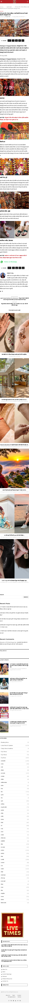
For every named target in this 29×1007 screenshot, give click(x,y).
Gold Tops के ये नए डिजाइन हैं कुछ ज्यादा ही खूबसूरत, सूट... (14, 580)
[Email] (20, 1000)
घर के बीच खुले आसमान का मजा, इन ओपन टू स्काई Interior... (14, 399)
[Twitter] (11, 1000)
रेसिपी (15, 872)
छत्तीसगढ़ (15, 804)
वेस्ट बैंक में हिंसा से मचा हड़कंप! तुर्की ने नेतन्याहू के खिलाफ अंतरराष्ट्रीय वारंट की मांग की (18, 693)
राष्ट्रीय (15, 868)
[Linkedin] (16, 1000)
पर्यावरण (15, 835)
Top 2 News (15, 751)
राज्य (15, 865)
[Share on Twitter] (16, 40)
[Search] (27, 1)
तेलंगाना (15, 819)
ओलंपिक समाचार (15, 782)
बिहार (15, 844)
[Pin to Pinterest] (19, 40)
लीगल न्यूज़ (15, 878)
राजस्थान (15, 862)
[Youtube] (18, 1000)
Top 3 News (15, 754)
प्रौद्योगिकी (15, 841)
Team (13, 995)
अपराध (15, 764)
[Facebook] (9, 1000)
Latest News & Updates (15, 745)
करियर (15, 785)
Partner (19, 996)
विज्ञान (15, 884)
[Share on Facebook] (13, 40)
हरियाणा (15, 899)
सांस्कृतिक (15, 893)
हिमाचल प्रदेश (15, 902)
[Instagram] (13, 1000)
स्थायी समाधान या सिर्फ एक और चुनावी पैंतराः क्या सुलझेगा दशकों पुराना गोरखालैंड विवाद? (18, 679)
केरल (15, 788)
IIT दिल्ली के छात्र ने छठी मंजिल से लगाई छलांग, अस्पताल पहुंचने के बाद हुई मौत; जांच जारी (18, 722)
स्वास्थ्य (15, 896)
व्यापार (15, 887)
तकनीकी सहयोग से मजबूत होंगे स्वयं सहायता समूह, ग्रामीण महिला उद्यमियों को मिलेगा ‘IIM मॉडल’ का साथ (19, 708)
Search (2, 594)
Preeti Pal (7, 16)
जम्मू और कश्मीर (15, 807)
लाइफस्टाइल (9, 7)
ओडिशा (15, 779)
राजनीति (15, 859)
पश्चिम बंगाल (15, 838)
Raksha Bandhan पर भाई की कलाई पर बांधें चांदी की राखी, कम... (14, 445)
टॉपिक (15, 813)
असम (15, 767)
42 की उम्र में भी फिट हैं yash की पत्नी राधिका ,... (14, 535)
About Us (8, 995)
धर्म (15, 825)
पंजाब (15, 828)
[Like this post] (9, 40)
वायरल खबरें (15, 881)
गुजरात (15, 794)
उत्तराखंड (15, 776)
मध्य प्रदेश (15, 847)
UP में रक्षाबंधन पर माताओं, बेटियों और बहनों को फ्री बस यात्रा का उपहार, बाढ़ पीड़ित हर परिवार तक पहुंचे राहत (19, 665)
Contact (19, 995)
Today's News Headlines (15, 748)
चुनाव (15, 801)
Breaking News (15, 742)
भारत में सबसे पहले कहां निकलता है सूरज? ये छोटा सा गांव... (14, 490)
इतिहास (15, 770)
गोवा (15, 798)
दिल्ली (15, 822)
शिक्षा (15, 890)
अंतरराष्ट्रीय (15, 761)
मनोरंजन (15, 850)
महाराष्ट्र (15, 853)
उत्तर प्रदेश (15, 773)
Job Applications (11, 996)
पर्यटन (15, 831)
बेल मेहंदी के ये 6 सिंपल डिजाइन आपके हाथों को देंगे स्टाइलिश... (14, 354)
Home (1, 7)
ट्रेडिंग (15, 816)
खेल (15, 791)
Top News (15, 757)
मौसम (15, 856)
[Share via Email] (23, 40)
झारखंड (15, 810)
